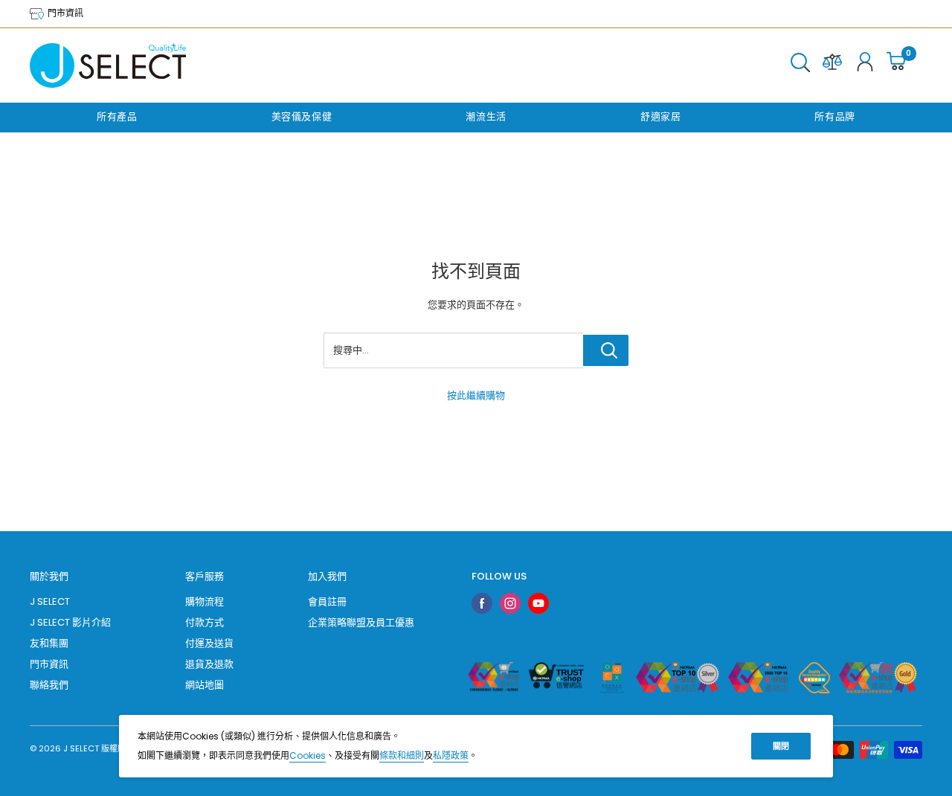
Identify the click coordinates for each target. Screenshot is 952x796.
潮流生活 (486, 116)
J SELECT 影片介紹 (70, 622)
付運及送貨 (209, 643)
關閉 (781, 746)
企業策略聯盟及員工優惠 (361, 622)
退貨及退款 (209, 664)
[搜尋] (800, 65)
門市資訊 (64, 13)
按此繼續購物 (476, 395)
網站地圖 (204, 685)
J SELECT (50, 601)
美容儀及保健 (301, 116)
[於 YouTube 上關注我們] (538, 603)
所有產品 (117, 116)
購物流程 (204, 601)
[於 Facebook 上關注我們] (482, 603)
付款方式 (204, 622)
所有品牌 (834, 116)
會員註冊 (327, 601)
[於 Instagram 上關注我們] (510, 603)
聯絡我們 (49, 685)
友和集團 (49, 643)
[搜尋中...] (605, 350)
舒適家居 (660, 116)
